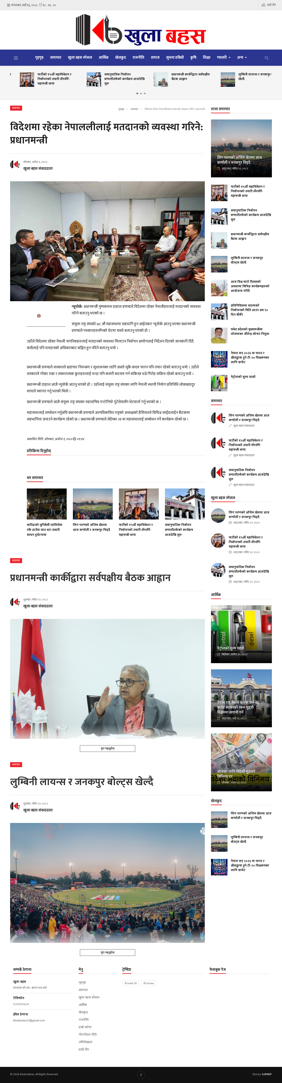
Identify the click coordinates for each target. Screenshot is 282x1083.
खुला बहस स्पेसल (80, 58)
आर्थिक (104, 58)
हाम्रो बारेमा (85, 1027)
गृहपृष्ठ (39, 58)
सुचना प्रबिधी (175, 58)
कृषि (193, 58)
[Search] (267, 58)
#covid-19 (130, 983)
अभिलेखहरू (85, 1042)
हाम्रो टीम (271, 4)
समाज (155, 58)
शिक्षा (206, 58)
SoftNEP (267, 1074)
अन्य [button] (240, 58)
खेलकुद (120, 58)
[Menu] (16, 58)
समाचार (55, 58)
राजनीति (138, 58)
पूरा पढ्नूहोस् (107, 748)
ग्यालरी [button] (222, 58)
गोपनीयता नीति (88, 1035)
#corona (148, 983)
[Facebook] (141, 1075)
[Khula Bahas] (141, 29)
